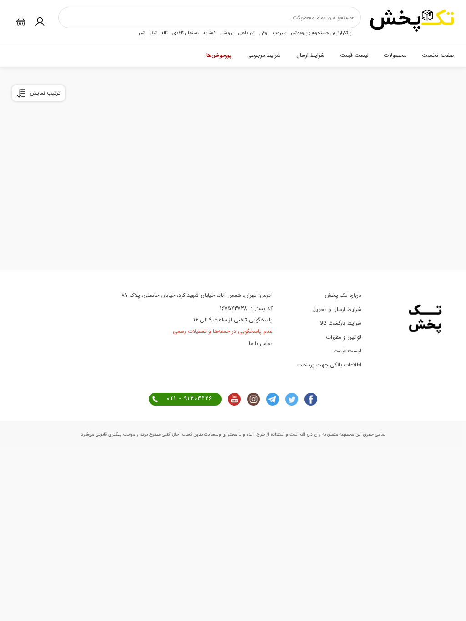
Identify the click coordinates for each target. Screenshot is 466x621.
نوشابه (209, 33)
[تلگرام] (272, 399)
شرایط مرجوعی (264, 55)
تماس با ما (261, 343)
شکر (153, 33)
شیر (141, 33)
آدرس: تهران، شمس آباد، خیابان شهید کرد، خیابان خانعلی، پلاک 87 (197, 295)
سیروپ (279, 33)
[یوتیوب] (234, 399)
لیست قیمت (354, 55)
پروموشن (299, 33)
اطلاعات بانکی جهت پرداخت (329, 365)
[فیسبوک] (310, 399)
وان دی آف (310, 434)
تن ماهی (246, 33)
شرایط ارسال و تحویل (336, 309)
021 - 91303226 (190, 398)
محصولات (395, 55)
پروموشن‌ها (219, 55)
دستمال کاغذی (185, 33)
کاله (165, 33)
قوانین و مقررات (343, 337)
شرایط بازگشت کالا (340, 323)
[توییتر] (291, 399)
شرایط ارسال (310, 55)
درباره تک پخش (343, 295)
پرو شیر (227, 33)
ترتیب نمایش (45, 93)
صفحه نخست (438, 55)
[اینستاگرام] (253, 399)
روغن (263, 33)
